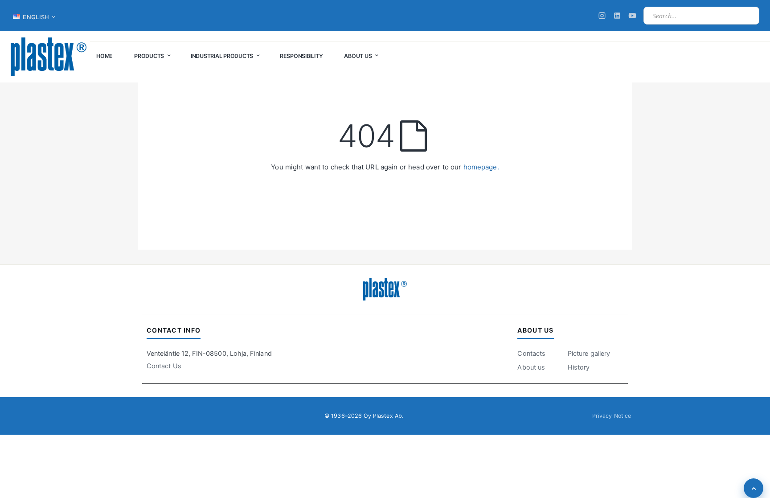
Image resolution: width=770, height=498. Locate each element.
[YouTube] (632, 16)
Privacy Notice (611, 415)
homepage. (481, 167)
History (579, 367)
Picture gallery (589, 354)
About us (531, 367)
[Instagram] (602, 16)
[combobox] (701, 16)
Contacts (531, 354)
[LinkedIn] (617, 16)
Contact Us (164, 366)
